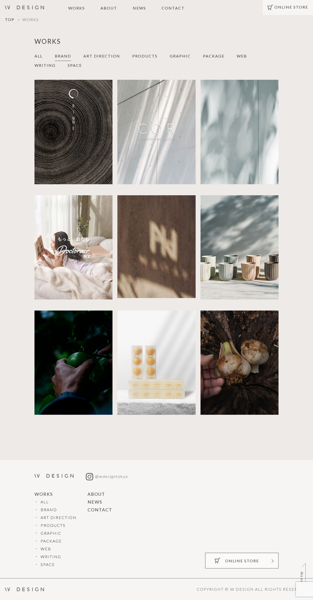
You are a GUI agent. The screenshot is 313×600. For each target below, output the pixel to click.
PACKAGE (213, 56)
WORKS (76, 8)
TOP (9, 19)
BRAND (63, 56)
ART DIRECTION (101, 56)
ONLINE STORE (291, 7)
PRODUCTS (144, 56)
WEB (242, 56)
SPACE (75, 65)
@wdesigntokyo (111, 476)
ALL (38, 56)
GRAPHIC (180, 56)
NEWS (139, 8)
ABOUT (109, 8)
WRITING (45, 65)
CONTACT (173, 8)
